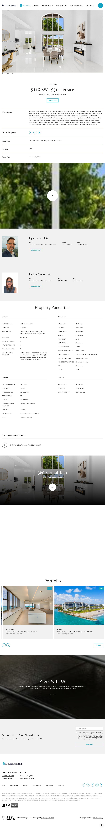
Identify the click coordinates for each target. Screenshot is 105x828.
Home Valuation (61, 5)
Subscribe (89, 744)
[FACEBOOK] (83, 784)
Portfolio (35, 5)
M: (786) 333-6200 (8, 776)
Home (3, 785)
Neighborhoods (37, 785)
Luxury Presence (48, 818)
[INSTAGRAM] (88, 784)
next (8, 645)
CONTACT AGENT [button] (36, 250)
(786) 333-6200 (62, 281)
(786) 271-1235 (66, 245)
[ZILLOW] (101, 784)
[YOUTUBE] (92, 784)
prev (4, 645)
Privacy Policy (96, 738)
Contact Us (61, 785)
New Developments (76, 5)
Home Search (46, 5)
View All (98, 645)
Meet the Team (14, 785)
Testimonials (49, 785)
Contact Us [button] (52, 694)
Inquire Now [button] (53, 100)
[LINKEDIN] (97, 784)
